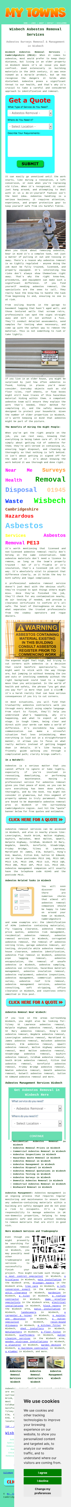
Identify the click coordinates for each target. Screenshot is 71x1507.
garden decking (51, 1345)
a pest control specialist (24, 1276)
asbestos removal (30, 1077)
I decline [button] (42, 1480)
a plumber (11, 1351)
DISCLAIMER (61, 23)
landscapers (28, 1312)
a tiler (24, 1296)
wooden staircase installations (26, 1341)
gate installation (49, 1279)
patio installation (47, 1309)
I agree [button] (42, 1472)
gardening (54, 1293)
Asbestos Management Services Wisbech (33, 1082)
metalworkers (13, 1332)
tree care (31, 1286)
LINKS (33, 23)
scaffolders (27, 1335)
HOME (26, 23)
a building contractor (33, 1348)
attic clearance (16, 1293)
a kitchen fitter (49, 1325)
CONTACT (50, 23)
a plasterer (13, 1345)
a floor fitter (51, 1332)
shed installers (32, 1328)
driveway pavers (43, 1283)
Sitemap (8, 1473)
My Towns (13, 1494)
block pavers (52, 1306)
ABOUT (41, 23)
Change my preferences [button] (43, 1491)
